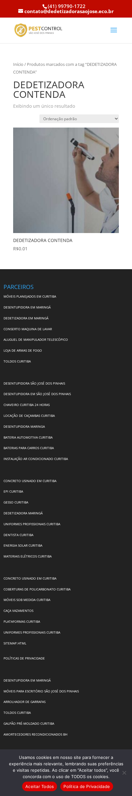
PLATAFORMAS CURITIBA (22, 621)
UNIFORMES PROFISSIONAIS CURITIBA (32, 524)
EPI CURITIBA (13, 491)
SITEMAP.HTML (15, 643)
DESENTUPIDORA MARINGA (24, 426)
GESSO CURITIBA (16, 502)
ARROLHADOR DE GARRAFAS (24, 701)
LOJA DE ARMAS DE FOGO (23, 350)
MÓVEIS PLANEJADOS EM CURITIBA (30, 296)
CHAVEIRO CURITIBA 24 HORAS (27, 404)
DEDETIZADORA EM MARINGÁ (26, 318)
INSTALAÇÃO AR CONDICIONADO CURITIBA (36, 459)
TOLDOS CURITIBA (17, 361)
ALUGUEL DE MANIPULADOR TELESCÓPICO (36, 339)
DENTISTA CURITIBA (18, 535)
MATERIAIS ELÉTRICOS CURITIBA (28, 556)
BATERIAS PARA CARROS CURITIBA (29, 448)
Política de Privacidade (86, 786)
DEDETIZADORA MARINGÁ (23, 513)
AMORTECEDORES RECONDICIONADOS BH (35, 734)
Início (18, 64)
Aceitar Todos (39, 786)
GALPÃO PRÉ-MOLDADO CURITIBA (29, 723)
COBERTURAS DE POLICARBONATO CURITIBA (37, 589)
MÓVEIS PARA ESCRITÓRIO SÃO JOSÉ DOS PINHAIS (41, 691)
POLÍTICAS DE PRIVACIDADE (24, 658)
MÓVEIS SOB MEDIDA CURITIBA (27, 599)
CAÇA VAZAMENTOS (18, 610)
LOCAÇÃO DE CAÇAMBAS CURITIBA (29, 415)
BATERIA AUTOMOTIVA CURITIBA (28, 437)
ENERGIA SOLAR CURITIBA (23, 545)
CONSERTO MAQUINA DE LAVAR (28, 329)
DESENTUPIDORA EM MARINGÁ (27, 307)
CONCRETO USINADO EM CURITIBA (30, 481)
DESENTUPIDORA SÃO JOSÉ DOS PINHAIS (34, 383)
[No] (124, 772)
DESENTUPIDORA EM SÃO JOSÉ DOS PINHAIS (37, 394)
